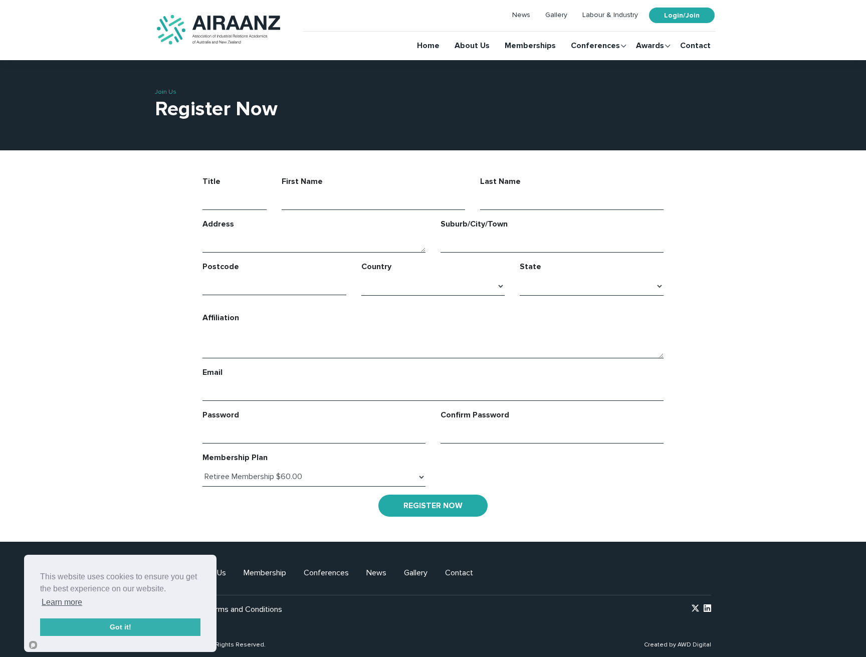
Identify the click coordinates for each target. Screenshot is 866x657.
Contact (695, 46)
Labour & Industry (610, 15)
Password (220, 415)
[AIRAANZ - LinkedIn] (707, 609)
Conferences (595, 46)
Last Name (500, 181)
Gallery (556, 15)
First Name (302, 181)
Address (218, 224)
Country (376, 267)
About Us (472, 46)
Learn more (62, 602)
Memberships (530, 46)
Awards (650, 46)
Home (428, 46)
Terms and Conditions (244, 609)
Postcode (220, 267)
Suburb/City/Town (474, 224)
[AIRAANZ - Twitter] (695, 609)
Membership (265, 573)
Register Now (433, 506)
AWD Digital (694, 644)
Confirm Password (475, 415)
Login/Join (682, 15)
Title (211, 181)
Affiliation (220, 318)
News (521, 15)
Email (212, 372)
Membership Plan (235, 458)
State (530, 267)
